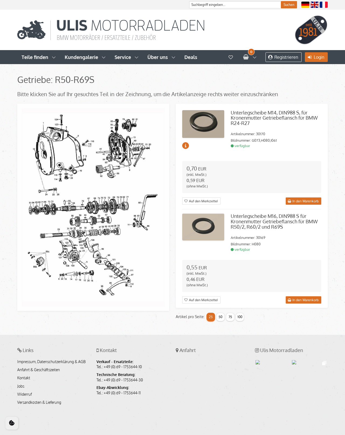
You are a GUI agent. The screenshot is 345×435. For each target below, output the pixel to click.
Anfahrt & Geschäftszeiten (38, 370)
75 (230, 317)
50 (220, 317)
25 (211, 317)
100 (239, 317)
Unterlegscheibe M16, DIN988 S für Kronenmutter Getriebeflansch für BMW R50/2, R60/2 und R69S (274, 221)
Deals (190, 57)
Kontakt (23, 378)
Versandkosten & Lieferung (39, 402)
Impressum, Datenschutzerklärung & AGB (51, 362)
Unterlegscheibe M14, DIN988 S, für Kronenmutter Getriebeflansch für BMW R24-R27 (274, 118)
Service (123, 57)
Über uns (157, 57)
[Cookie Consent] (11, 423)
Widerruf (24, 394)
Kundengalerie (81, 57)
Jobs (20, 386)
